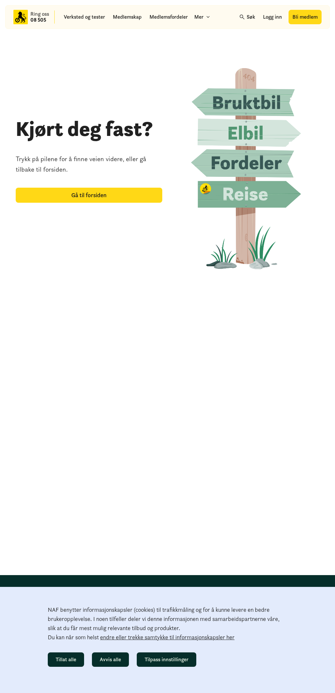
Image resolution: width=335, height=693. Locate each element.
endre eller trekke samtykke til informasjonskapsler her (167, 637)
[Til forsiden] (20, 17)
